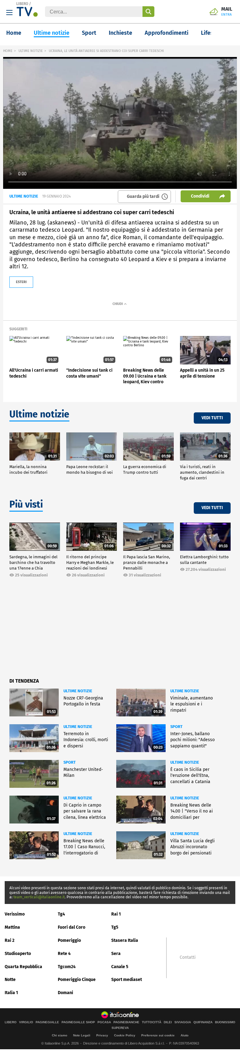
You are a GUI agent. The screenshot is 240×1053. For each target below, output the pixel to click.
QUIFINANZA (202, 1022)
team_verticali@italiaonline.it (39, 897)
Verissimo (15, 914)
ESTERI (21, 282)
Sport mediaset (126, 979)
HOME (7, 51)
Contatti (188, 957)
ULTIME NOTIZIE (30, 51)
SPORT (176, 726)
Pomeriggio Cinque (77, 979)
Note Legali (81, 1035)
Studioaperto (18, 953)
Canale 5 (119, 966)
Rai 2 (9, 940)
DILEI (168, 1022)
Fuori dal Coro (71, 927)
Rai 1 (116, 914)
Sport (89, 32)
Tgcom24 (67, 966)
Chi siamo (59, 1035)
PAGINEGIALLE (47, 1022)
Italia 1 (11, 992)
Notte (10, 979)
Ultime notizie (51, 32)
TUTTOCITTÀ (151, 1022)
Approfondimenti (166, 32)
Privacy (102, 1035)
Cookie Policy (124, 1035)
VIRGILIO (26, 1022)
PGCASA (104, 1022)
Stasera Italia (124, 940)
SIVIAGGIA (182, 1022)
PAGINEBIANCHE (126, 1022)
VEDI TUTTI (212, 418)
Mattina (12, 927)
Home (13, 32)
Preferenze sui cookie (158, 1035)
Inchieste (120, 32)
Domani (65, 992)
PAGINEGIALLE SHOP (78, 1022)
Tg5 (114, 927)
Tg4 (61, 914)
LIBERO (22, 4)
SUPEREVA (120, 1028)
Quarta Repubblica (23, 966)
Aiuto (184, 1035)
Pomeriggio (69, 940)
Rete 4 (64, 953)
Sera (116, 953)
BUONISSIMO (225, 1022)
